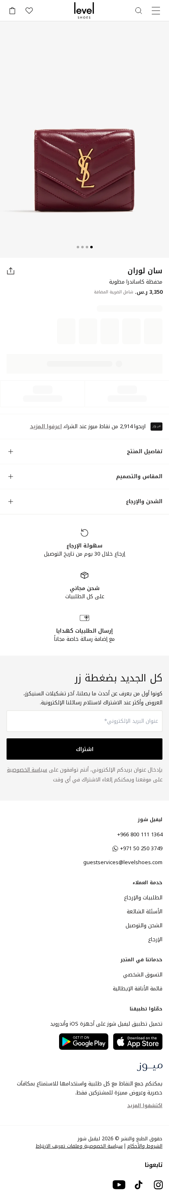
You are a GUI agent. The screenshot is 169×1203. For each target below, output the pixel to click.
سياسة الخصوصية (27, 677)
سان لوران (145, 271)
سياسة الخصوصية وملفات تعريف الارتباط (79, 1053)
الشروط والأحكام (144, 1053)
